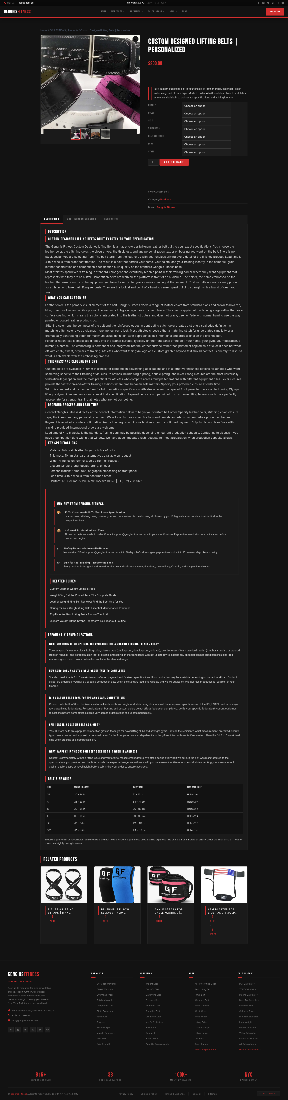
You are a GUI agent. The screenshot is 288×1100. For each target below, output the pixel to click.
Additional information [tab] (81, 219)
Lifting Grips (201, 1022)
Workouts (116, 11)
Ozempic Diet (153, 1000)
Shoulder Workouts (106, 983)
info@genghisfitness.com (25, 1020)
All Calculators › (247, 1044)
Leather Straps (202, 1027)
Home (103, 11)
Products (165, 199)
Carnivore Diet (153, 994)
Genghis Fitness (166, 207)
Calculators (155, 11)
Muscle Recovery (106, 1033)
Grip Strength (103, 1044)
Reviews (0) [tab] (111, 219)
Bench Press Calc (248, 1038)
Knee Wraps (201, 1016)
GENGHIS (17, 11)
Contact (196, 1094)
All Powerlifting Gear (205, 983)
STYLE (151, 151)
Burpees (101, 1022)
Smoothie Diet (153, 1011)
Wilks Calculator (247, 1033)
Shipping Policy (149, 1094)
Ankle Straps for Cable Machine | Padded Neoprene (169, 913)
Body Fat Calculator (249, 1000)
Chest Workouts (105, 989)
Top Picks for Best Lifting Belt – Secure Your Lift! (79, 614)
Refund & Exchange (175, 1094)
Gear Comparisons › (205, 1049)
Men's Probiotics (154, 1022)
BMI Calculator (246, 983)
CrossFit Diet (152, 989)
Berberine (151, 1027)
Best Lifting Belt (203, 989)
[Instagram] (263, 3)
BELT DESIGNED (156, 136)
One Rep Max (246, 1005)
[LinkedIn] (278, 3)
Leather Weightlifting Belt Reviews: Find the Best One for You (86, 601)
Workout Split (103, 1027)
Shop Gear (275, 11)
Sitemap (212, 1094)
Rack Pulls (102, 1016)
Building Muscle (105, 1000)
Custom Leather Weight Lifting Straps (72, 588)
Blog (184, 11)
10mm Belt (200, 994)
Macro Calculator (248, 994)
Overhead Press (105, 994)
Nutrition (135, 11)
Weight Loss (152, 983)
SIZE (150, 120)
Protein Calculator (248, 1016)
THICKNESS (154, 128)
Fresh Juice (152, 1038)
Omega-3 (151, 1033)
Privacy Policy (126, 1094)
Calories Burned (247, 1011)
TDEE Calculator (247, 989)
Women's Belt (202, 1000)
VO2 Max (101, 1038)
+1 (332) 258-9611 (25, 3)
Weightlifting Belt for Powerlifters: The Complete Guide (83, 595)
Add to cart (174, 162)
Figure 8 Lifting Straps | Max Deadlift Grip (61, 913)
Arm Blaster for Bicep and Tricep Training (221, 913)
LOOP (150, 143)
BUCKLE (152, 105)
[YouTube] (283, 3)
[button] (135, 39)
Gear (172, 11)
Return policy (210, 552)
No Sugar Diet (153, 1005)
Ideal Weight (245, 1022)
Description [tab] (51, 219)
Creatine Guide (154, 1016)
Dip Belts (199, 1038)
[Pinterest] (273, 3)
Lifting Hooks (201, 1033)
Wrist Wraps (201, 1011)
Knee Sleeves (202, 1005)
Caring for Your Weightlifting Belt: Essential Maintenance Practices (90, 608)
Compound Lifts (105, 1005)
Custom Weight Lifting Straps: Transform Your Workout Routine (88, 621)
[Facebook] (258, 3)
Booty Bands (201, 1044)
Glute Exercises (105, 1011)
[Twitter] (268, 3)
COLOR (151, 113)
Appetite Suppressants (157, 1044)
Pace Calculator (247, 1027)
